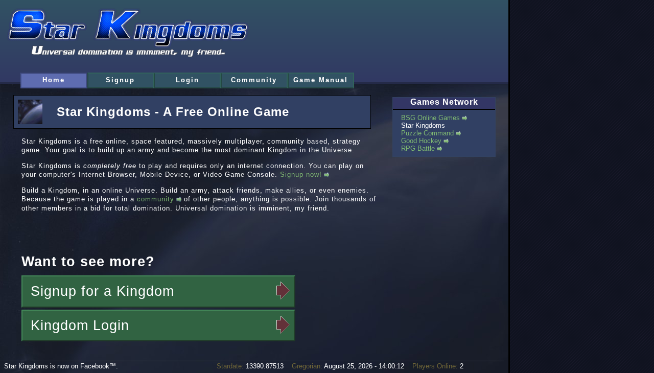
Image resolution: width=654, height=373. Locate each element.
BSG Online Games (430, 118)
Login (187, 80)
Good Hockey (421, 141)
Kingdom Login (80, 325)
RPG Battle (418, 148)
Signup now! (301, 174)
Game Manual (320, 80)
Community (254, 80)
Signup (120, 80)
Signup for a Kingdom (102, 291)
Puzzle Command (427, 133)
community (155, 199)
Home (53, 80)
